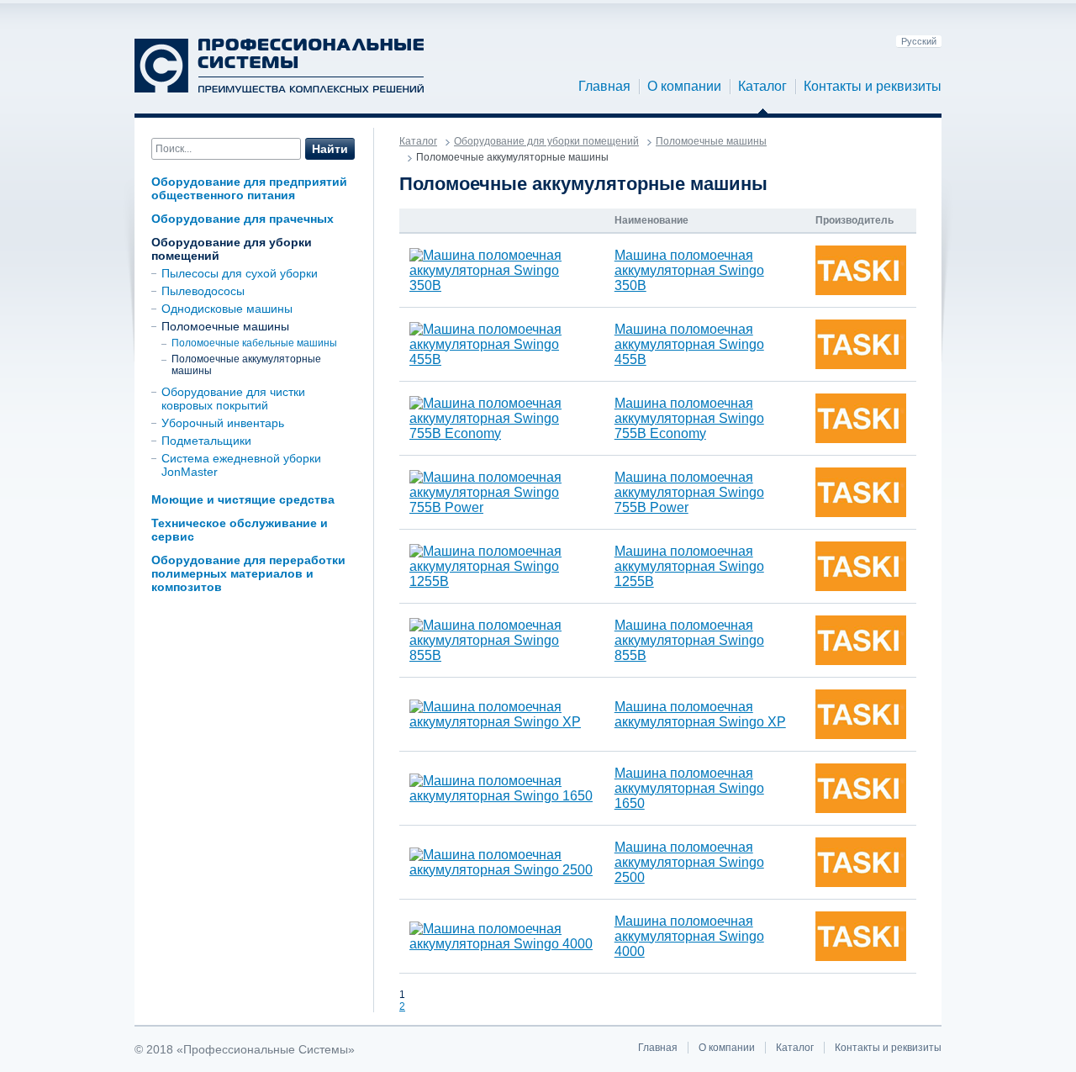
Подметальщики (206, 440)
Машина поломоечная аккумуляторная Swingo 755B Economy (689, 418)
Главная (604, 86)
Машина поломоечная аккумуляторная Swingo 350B (689, 270)
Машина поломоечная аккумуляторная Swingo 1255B (689, 566)
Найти (330, 149)
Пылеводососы (203, 291)
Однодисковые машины (227, 308)
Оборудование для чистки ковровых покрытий (233, 398)
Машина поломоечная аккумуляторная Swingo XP (700, 714)
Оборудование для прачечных (242, 218)
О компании (684, 86)
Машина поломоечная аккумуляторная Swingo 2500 (689, 862)
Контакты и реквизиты (873, 86)
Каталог (762, 86)
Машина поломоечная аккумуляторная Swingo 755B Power (689, 492)
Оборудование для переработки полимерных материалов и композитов (248, 573)
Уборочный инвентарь (222, 423)
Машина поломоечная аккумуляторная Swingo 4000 (689, 936)
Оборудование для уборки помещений (546, 141)
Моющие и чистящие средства (243, 499)
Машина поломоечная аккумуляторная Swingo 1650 (689, 788)
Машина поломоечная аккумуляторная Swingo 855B (689, 640)
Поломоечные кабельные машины (254, 343)
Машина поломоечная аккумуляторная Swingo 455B (689, 344)
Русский (918, 41)
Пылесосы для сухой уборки (239, 273)
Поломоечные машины (225, 326)
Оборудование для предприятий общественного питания (249, 188)
